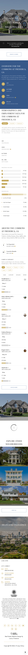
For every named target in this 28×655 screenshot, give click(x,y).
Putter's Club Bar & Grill (7, 296)
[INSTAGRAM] (8, 625)
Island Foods (4, 367)
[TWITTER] (19, 625)
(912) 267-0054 (8, 579)
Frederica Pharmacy (6, 332)
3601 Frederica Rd (6, 369)
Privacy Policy (20, 646)
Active (22, 267)
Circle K (3, 314)
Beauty (5, 270)
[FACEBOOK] (4, 625)
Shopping (16, 267)
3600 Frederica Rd (6, 351)
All (4, 267)
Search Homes (14, 54)
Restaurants (9, 267)
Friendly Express (5, 278)
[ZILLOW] (15, 629)
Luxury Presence (14, 638)
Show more (14, 387)
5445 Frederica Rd (6, 298)
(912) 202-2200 (8, 574)
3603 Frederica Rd (6, 333)
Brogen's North (5, 350)
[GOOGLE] (12, 629)
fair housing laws (15, 46)
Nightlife (10, 270)
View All (14, 510)
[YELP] (15, 625)
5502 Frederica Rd (6, 280)
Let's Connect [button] (14, 550)
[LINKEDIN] (12, 625)
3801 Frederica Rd (6, 316)
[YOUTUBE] (23, 625)
